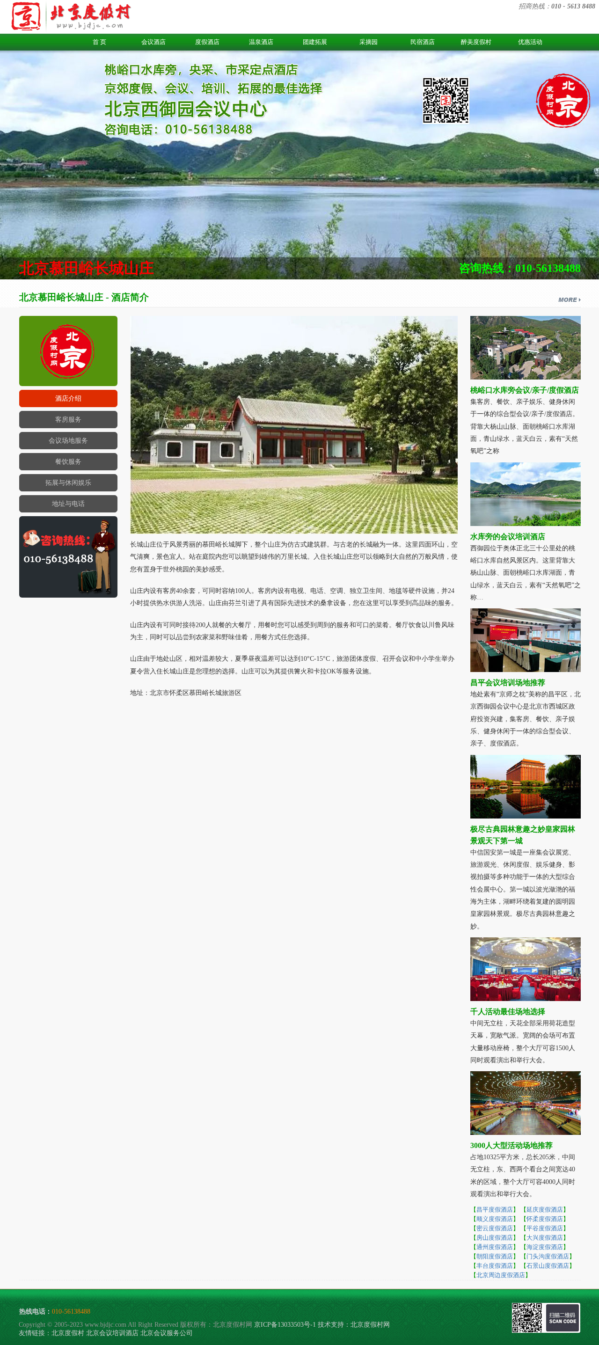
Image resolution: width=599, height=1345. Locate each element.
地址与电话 (68, 503)
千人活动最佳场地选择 (507, 1012)
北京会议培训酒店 (112, 1333)
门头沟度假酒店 (547, 1256)
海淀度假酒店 (544, 1246)
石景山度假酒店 (547, 1265)
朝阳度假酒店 (494, 1256)
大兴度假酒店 (544, 1237)
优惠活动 (530, 41)
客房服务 (68, 419)
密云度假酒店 (494, 1228)
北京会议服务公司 (166, 1333)
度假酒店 (207, 41)
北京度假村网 (370, 1324)
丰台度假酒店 (494, 1265)
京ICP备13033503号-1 (285, 1324)
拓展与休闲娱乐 (68, 482)
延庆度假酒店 (544, 1209)
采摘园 (368, 41)
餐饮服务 (68, 461)
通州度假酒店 (494, 1246)
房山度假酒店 (494, 1237)
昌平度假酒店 (494, 1209)
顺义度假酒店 (494, 1218)
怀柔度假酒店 (544, 1218)
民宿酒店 (422, 41)
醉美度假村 (476, 41)
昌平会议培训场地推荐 (507, 683)
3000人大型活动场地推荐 (511, 1145)
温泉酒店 (261, 41)
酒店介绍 (68, 398)
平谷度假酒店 (544, 1228)
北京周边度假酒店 (500, 1275)
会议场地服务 (68, 440)
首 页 (99, 41)
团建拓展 (315, 41)
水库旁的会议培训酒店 (507, 537)
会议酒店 (153, 41)
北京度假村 (67, 1333)
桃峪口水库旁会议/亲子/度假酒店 (524, 390)
